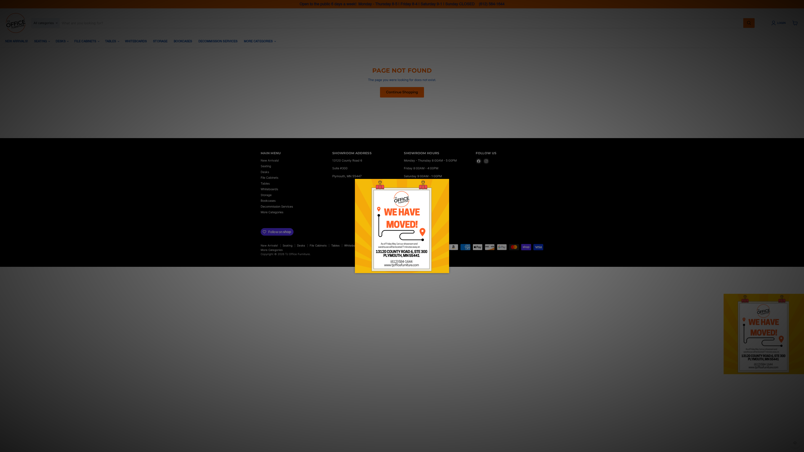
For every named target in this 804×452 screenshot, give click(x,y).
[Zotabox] (446, 269)
